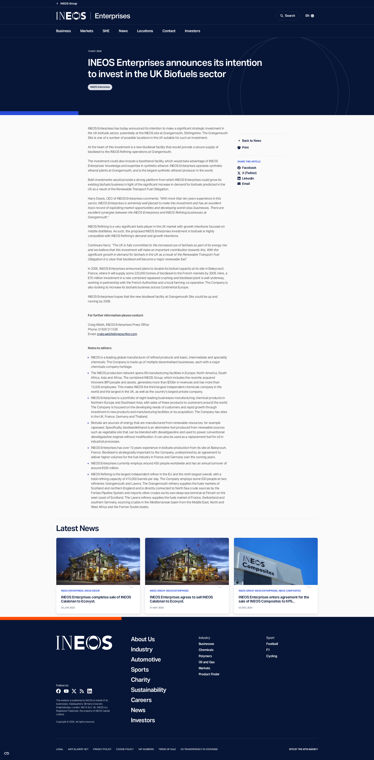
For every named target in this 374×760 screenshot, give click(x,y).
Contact (169, 31)
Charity (140, 679)
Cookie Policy (125, 749)
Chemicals (206, 650)
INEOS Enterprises (100, 86)
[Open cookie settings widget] (6, 753)
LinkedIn (248, 178)
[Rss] (81, 691)
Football (272, 644)
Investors (192, 31)
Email (246, 184)
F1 (268, 650)
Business (63, 31)
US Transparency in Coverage (199, 749)
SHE (106, 31)
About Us (143, 639)
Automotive (146, 659)
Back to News (251, 141)
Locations (145, 31)
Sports (140, 669)
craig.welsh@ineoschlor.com (117, 334)
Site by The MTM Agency (303, 749)
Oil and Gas (207, 662)
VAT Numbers (146, 749)
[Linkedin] (89, 691)
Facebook (249, 168)
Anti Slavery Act (78, 749)
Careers (141, 699)
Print (245, 147)
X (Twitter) (249, 173)
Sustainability (148, 689)
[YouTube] (66, 691)
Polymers (205, 656)
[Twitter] (74, 691)
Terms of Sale (167, 749)
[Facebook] (58, 691)
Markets (86, 31)
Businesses (206, 644)
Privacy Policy (102, 749)
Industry (142, 649)
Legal (59, 749)
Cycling (271, 656)
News (123, 31)
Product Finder (209, 674)
